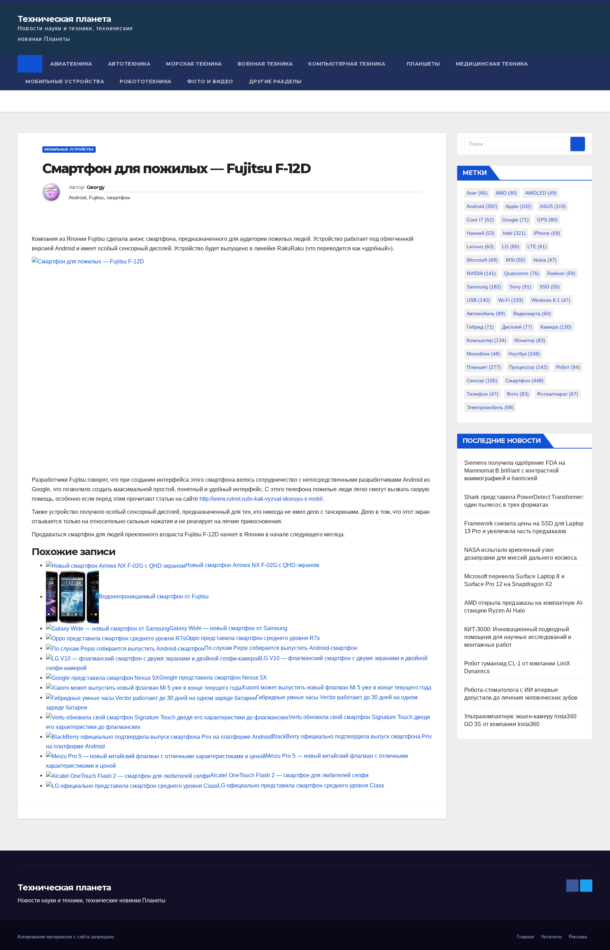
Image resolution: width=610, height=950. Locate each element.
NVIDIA (481, 273)
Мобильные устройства (64, 81)
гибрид (480, 327)
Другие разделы (275, 81)
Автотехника (129, 64)
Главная (525, 936)
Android (77, 197)
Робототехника (146, 81)
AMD (506, 193)
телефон (482, 394)
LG (510, 246)
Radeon (561, 273)
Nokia (545, 260)
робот (568, 367)
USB (478, 300)
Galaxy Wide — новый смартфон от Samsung (228, 628)
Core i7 (480, 220)
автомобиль (486, 313)
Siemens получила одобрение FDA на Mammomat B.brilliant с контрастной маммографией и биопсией (515, 470)
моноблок (483, 354)
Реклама (578, 936)
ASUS (553, 206)
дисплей (517, 327)
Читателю (551, 936)
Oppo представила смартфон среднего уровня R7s (253, 638)
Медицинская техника (492, 64)
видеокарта (532, 313)
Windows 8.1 (550, 300)
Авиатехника (71, 64)
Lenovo (480, 246)
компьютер (486, 340)
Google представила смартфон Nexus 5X (213, 678)
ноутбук (524, 354)
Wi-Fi (510, 300)
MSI (515, 260)
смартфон (118, 197)
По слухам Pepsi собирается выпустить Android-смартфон (280, 648)
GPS (547, 220)
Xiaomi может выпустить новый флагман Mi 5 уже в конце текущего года (336, 687)
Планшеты (423, 64)
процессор (528, 367)
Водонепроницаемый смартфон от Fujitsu (154, 596)
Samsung (484, 287)
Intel (514, 233)
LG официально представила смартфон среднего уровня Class (301, 785)
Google (515, 220)
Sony (520, 287)
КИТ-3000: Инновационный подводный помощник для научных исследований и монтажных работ (518, 637)
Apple (519, 206)
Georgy (95, 187)
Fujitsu (96, 197)
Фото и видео (210, 81)
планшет (484, 367)
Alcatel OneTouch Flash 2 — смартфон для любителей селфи (289, 775)
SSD (549, 287)
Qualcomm (521, 273)
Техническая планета (64, 19)
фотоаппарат (557, 394)
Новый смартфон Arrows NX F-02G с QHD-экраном (252, 565)
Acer (477, 193)
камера (556, 327)
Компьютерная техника (346, 64)
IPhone (547, 233)
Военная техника (265, 64)
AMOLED (541, 193)
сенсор (482, 380)
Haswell (481, 233)
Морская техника (194, 64)
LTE (537, 246)
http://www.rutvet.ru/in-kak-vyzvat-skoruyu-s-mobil (261, 499)
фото (518, 394)
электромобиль (490, 407)
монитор (529, 340)
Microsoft (482, 260)
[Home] (30, 64)
